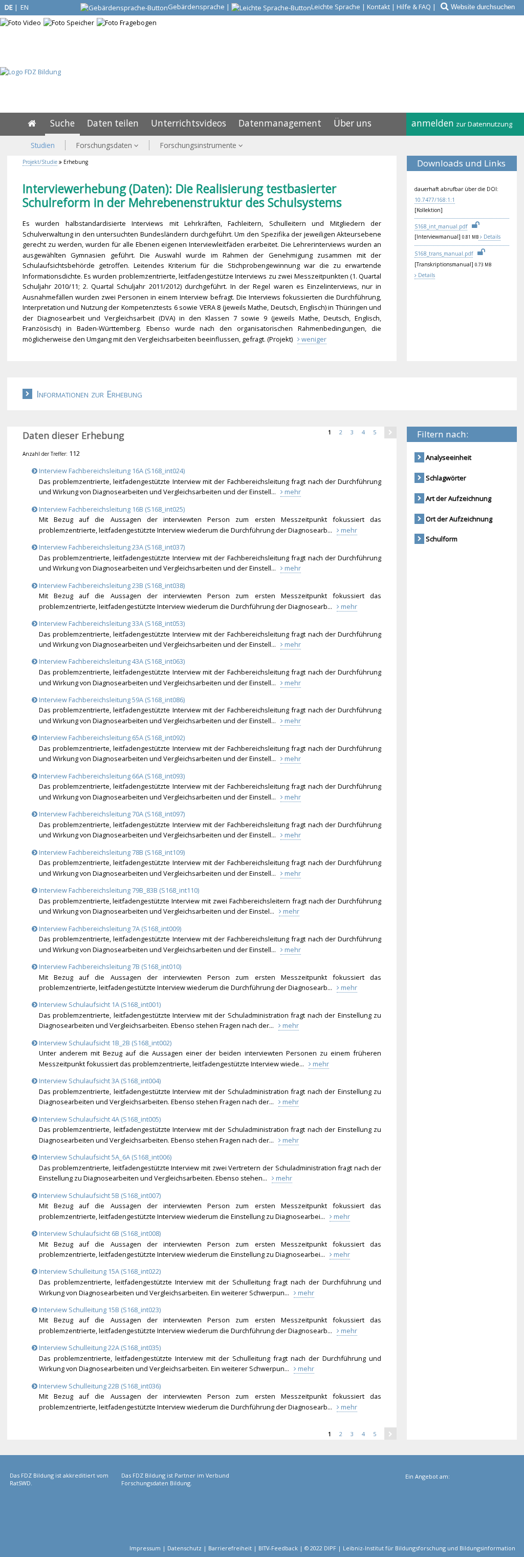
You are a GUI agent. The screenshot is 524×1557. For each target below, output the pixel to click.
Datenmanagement (279, 123)
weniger (313, 339)
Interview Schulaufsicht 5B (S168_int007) (99, 1195)
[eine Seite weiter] (390, 432)
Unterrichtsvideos (188, 123)
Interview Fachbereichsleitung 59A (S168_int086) (111, 699)
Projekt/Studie (40, 161)
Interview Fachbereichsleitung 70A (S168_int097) (111, 813)
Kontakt (378, 6)
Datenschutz (184, 1548)
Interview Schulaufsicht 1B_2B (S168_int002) (104, 1042)
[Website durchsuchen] (444, 6)
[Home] (32, 123)
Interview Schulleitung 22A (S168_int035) (99, 1347)
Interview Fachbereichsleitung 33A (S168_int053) (111, 623)
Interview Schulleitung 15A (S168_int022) (99, 1271)
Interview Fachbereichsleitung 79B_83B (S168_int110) (118, 890)
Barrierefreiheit (230, 1548)
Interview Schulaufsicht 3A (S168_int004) (99, 1080)
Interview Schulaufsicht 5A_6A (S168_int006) (104, 1157)
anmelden (461, 123)
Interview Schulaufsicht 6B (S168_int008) (99, 1233)
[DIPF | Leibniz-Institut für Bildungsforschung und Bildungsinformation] (459, 1514)
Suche (62, 123)
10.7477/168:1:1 (434, 199)
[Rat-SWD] (64, 1513)
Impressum (145, 1548)
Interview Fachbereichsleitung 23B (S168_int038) (111, 585)
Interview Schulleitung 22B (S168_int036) (99, 1386)
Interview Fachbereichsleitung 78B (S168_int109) (111, 852)
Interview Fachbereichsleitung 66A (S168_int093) (111, 776)
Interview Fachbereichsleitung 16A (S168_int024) (111, 470)
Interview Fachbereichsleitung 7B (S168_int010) (109, 966)
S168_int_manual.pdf (440, 226)
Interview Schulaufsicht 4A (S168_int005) (99, 1119)
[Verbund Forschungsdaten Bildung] (176, 1513)
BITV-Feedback (278, 1548)
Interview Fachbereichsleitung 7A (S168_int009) (109, 928)
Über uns (353, 123)
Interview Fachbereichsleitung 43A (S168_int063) (111, 661)
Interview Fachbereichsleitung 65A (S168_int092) (111, 737)
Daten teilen (113, 123)
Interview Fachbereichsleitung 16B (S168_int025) (111, 509)
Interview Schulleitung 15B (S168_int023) (99, 1309)
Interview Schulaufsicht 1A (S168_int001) (99, 1004)
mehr (292, 491)
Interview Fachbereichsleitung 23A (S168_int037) (111, 547)
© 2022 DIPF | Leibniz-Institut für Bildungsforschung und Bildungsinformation (409, 1548)
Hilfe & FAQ (414, 6)
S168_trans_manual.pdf (443, 253)
